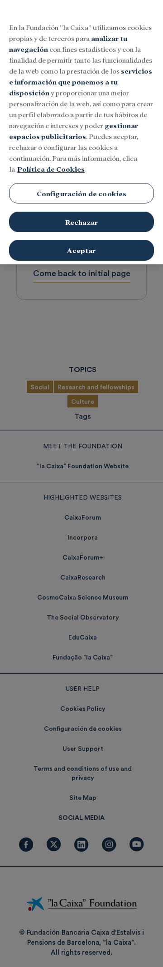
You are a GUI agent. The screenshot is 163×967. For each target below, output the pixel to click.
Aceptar (81, 250)
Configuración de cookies (82, 193)
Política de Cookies (51, 168)
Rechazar (81, 222)
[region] (81, 132)
